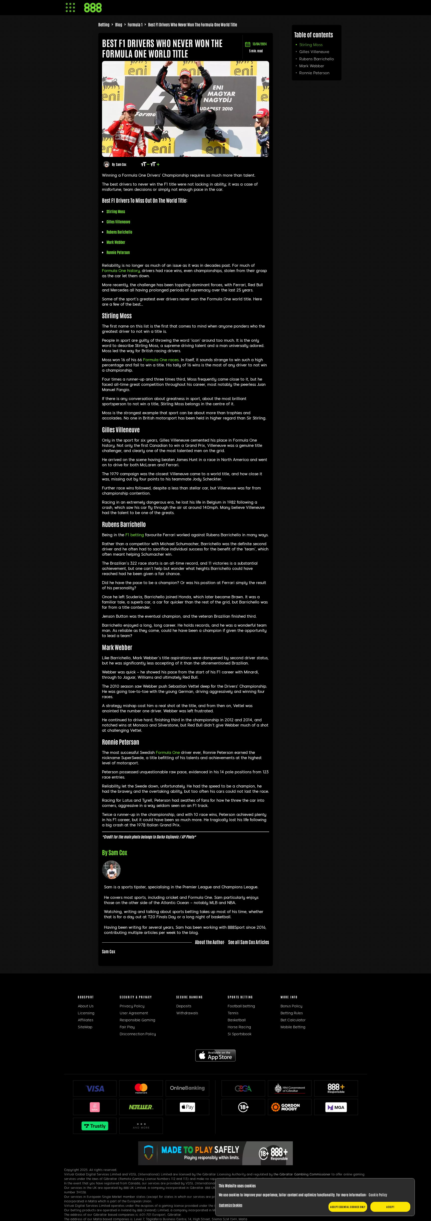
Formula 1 (135, 24)
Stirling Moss (311, 45)
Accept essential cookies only (347, 1206)
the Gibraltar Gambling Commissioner (302, 1174)
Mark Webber (311, 66)
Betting (103, 24)
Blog (118, 24)
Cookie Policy (378, 1194)
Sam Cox (121, 164)
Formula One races (161, 360)
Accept (390, 1206)
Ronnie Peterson (314, 73)
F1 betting (134, 535)
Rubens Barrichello (316, 59)
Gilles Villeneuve (314, 52)
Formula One (168, 752)
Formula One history (121, 270)
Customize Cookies (230, 1205)
